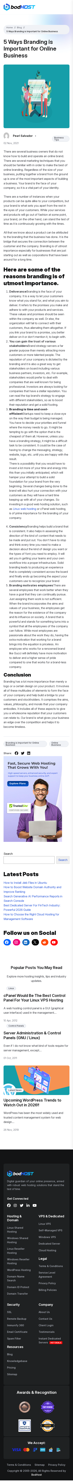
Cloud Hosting (47, 1250)
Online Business (56, 743)
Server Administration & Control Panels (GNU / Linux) (32, 1035)
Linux (11, 988)
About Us (44, 1312)
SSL (9, 1312)
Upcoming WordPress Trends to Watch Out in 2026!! (32, 1102)
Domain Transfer (17, 1293)
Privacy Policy (47, 1283)
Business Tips (59, 138)
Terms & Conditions (51, 1266)
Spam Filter (14, 1338)
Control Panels (16, 1025)
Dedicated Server (49, 1243)
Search (8, 853)
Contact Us (45, 1318)
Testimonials (47, 1331)
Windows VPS (47, 1237)
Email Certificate (17, 1331)
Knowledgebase (17, 1360)
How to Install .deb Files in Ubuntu (25, 882)
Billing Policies (48, 1289)
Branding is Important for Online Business (22, 743)
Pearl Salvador (23, 136)
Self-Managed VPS (50, 1230)
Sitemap (12, 1374)
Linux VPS (45, 1223)
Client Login (46, 1325)
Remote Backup (16, 1318)
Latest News (15, 1090)
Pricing (11, 1367)
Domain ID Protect (18, 1287)
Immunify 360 (15, 1325)
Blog (19, 27)
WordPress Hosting (19, 1269)
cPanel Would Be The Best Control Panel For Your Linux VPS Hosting (34, 997)
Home (9, 27)
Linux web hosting (24, 509)
